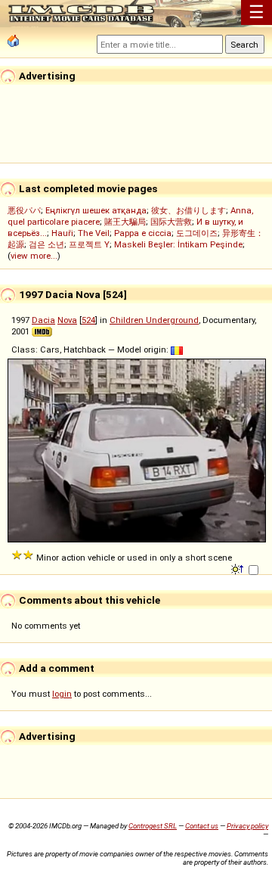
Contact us (201, 826)
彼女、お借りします (188, 210)
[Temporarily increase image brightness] (238, 568)
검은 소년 (46, 244)
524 (88, 320)
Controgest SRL (152, 826)
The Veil (94, 233)
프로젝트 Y (89, 244)
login (62, 693)
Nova (67, 320)
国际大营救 (171, 221)
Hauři (62, 233)
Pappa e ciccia (143, 233)
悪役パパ (24, 210)
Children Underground (154, 320)
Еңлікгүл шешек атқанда (96, 210)
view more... (34, 255)
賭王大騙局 (125, 221)
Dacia (43, 320)
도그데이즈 (197, 233)
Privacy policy (247, 826)
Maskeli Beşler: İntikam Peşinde (178, 244)
